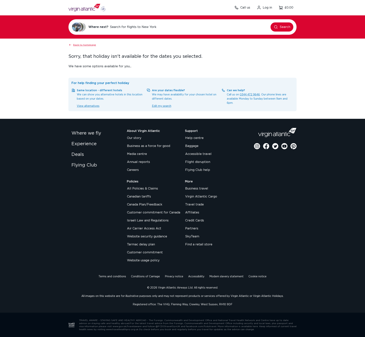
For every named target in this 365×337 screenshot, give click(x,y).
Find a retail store (198, 244)
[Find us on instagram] (257, 146)
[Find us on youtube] (284, 146)
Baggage (191, 145)
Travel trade (194, 204)
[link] (95, 133)
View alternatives (88, 106)
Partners (191, 228)
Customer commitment (145, 252)
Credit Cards (194, 220)
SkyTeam (192, 236)
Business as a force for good (148, 145)
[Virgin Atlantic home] (86, 7)
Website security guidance (147, 236)
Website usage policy (143, 260)
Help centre (194, 138)
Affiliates (192, 212)
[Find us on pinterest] (293, 146)
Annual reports (138, 161)
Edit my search (161, 106)
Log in (267, 7)
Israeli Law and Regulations (148, 220)
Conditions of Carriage (145, 276)
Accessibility (196, 276)
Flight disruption (197, 161)
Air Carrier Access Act (144, 228)
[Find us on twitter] (275, 146)
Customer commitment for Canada (153, 212)
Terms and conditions (112, 276)
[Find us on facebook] (266, 146)
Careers (133, 169)
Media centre (137, 153)
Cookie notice (257, 276)
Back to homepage (84, 45)
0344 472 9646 (250, 94)
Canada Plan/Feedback (144, 204)
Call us (245, 7)
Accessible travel (198, 153)
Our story (134, 138)
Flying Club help (197, 169)
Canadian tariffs (139, 196)
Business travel (196, 188)
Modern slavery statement (226, 276)
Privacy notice (174, 276)
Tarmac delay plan (141, 244)
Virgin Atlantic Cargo (201, 196)
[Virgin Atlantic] (277, 132)
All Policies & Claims (142, 188)
